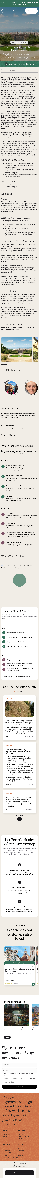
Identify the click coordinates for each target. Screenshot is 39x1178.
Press (19, 1141)
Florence (25, 42)
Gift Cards (5, 1136)
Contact (5, 1155)
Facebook (20, 1146)
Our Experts (21, 1134)
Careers (20, 1138)
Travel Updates (7, 1151)
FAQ (4, 1148)
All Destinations (15, 42)
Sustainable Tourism (24, 1136)
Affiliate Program (7, 1134)
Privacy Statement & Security (19, 1166)
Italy (21, 42)
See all (7, 1037)
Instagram (21, 1151)
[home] (9, 12)
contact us (26, 676)
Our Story (20, 1132)
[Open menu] (34, 11)
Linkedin (20, 1153)
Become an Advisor (8, 1153)
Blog (4, 1146)
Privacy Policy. (31, 1078)
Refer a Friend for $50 (9, 1132)
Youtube (20, 1155)
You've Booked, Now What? (10, 1157)
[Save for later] (32, 948)
